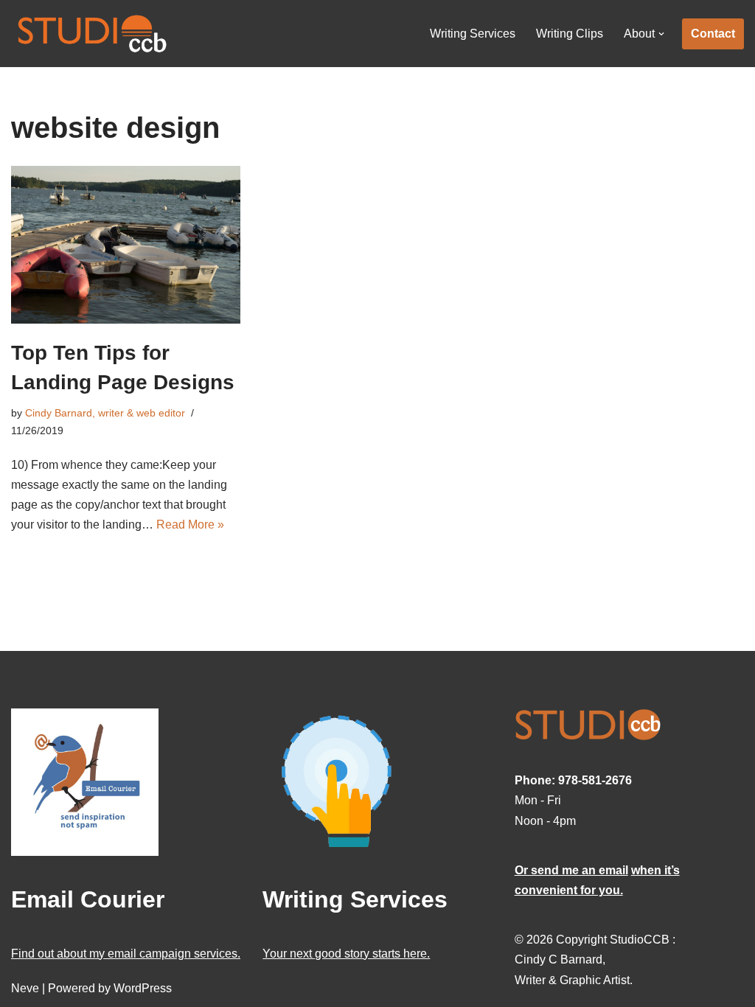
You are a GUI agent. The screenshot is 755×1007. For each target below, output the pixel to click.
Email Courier (87, 899)
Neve (25, 988)
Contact (713, 33)
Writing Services (472, 33)
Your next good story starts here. (346, 953)
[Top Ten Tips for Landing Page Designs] (125, 245)
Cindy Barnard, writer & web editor (105, 413)
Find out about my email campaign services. (125, 953)
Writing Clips (569, 33)
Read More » (190, 524)
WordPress (143, 988)
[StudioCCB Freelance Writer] (92, 33)
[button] (661, 34)
